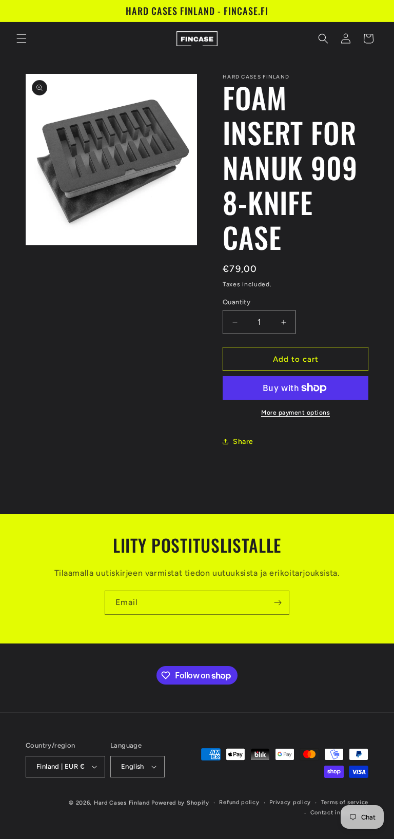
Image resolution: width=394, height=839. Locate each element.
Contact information (339, 812)
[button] (21, 38)
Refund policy (239, 802)
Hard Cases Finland (122, 802)
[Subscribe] (277, 603)
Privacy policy (290, 802)
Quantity (236, 302)
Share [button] (243, 441)
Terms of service (344, 802)
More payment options (295, 412)
